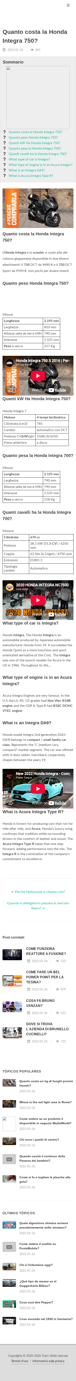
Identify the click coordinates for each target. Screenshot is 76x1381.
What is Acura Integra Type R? (31, 175)
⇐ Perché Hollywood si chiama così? (38, 944)
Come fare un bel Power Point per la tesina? (45, 1030)
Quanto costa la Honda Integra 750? (35, 132)
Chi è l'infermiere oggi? (36, 1370)
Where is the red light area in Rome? (45, 1154)
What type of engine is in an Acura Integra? (40, 165)
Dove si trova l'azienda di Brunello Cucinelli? (47, 1081)
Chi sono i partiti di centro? (39, 1192)
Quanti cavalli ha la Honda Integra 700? (38, 154)
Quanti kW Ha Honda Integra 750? (34, 143)
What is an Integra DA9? (27, 170)
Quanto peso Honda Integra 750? (33, 137)
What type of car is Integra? (29, 159)
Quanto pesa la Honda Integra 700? (35, 148)
